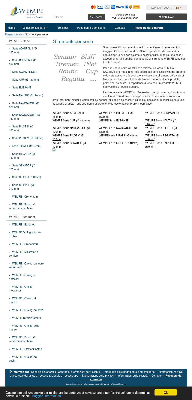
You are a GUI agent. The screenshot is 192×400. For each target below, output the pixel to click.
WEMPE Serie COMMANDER (162, 113)
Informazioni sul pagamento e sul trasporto (129, 372)
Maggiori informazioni (47, 395)
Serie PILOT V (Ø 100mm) (27, 138)
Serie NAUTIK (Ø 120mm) (27, 95)
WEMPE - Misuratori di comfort (24, 253)
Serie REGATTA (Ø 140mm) (22, 155)
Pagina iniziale (13, 34)
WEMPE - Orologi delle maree (24, 327)
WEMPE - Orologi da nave (27, 310)
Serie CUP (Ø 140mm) (25, 79)
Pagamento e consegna (91, 27)
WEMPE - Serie (19, 41)
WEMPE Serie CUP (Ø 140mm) (71, 120)
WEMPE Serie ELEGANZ (113, 120)
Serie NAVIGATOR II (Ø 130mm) (24, 116)
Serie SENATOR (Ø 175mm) (22, 167)
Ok (166, 392)
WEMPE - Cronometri (25, 196)
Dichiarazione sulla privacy (98, 375)
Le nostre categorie (34, 27)
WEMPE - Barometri (24, 224)
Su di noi (63, 27)
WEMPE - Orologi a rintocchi (22, 277)
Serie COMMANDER (24, 71)
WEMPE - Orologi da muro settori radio (26, 265)
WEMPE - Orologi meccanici (21, 288)
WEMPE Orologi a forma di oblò (25, 234)
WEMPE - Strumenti (22, 217)
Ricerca (98, 17)
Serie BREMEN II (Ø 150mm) (22, 62)
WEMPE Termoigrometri (26, 318)
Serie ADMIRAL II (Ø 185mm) (23, 50)
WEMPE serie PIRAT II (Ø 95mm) (119, 135)
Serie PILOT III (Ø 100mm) (21, 128)
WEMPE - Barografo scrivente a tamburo (22, 206)
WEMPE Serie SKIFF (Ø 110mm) (118, 143)
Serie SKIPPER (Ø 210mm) (21, 186)
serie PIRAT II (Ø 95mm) (26, 146)
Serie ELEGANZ (21, 87)
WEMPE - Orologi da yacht (23, 358)
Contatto (120, 27)
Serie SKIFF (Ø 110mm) (26, 177)
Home (11, 27)
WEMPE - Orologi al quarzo (22, 300)
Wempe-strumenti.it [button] (162, 7)
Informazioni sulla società (133, 375)
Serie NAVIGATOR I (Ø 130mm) (24, 105)
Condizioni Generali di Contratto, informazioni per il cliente (65, 372)
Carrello (168, 16)
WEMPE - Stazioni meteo (27, 349)
